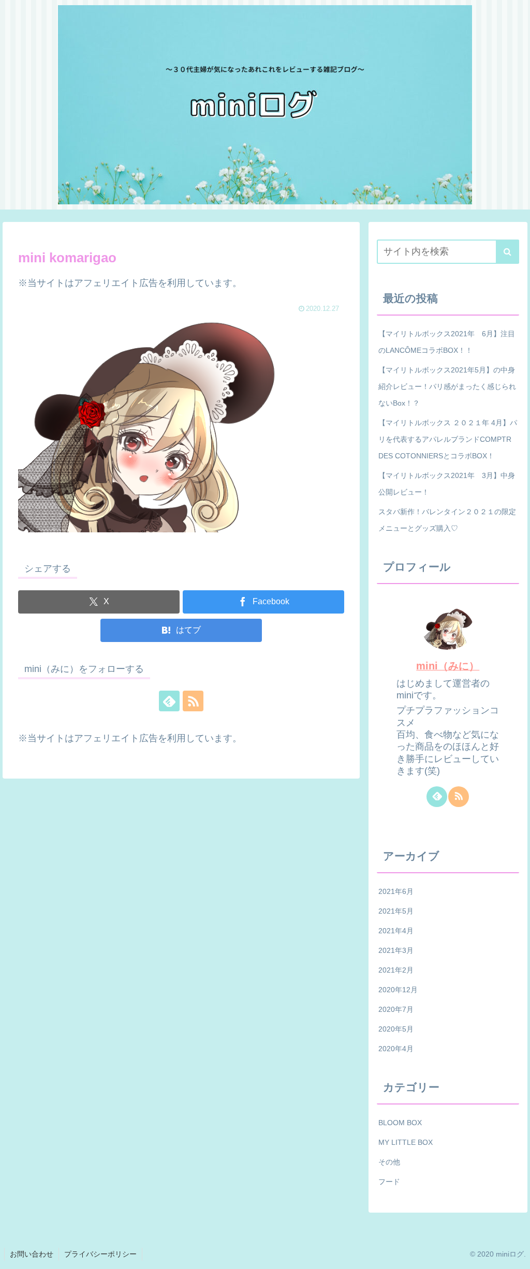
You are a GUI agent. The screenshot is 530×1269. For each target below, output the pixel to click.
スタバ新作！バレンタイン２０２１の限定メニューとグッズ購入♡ (447, 519)
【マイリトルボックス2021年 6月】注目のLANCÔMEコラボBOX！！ (446, 342)
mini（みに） (447, 665)
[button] (507, 252)
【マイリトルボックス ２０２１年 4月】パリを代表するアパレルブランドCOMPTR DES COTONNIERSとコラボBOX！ (448, 439)
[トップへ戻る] (514, 1253)
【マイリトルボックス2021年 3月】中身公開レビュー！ (446, 483)
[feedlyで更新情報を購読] (169, 701)
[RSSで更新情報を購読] (193, 701)
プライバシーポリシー (100, 1254)
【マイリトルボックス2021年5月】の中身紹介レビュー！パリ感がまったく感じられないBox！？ (447, 386)
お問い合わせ (31, 1254)
